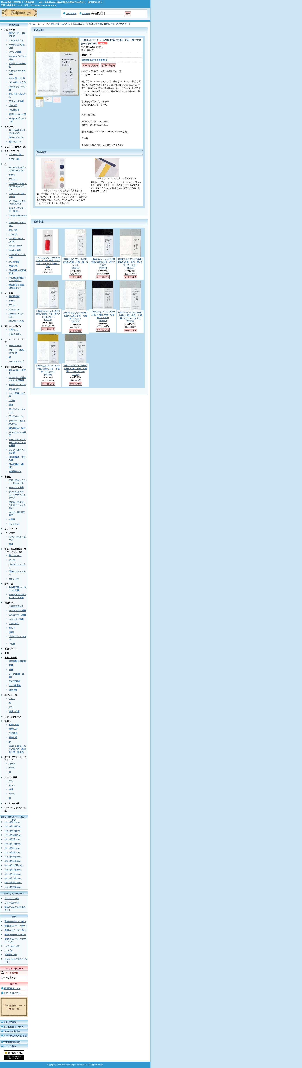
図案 (7, 653)
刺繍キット (10, 603)
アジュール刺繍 (16, 101)
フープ (12, 560)
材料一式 (9, 584)
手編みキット (11, 649)
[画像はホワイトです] (57, 100)
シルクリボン (15, 334)
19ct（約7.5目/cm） (13, 843)
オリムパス (14, 309)
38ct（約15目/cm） (13, 878)
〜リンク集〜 (9, 1046)
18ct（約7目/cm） (13, 839)
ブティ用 (13, 105)
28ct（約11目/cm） (13, 861)
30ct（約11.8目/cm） (14, 865)
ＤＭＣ (12, 175)
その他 (12, 644)
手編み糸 (13, 266)
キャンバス (10, 126)
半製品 (8, 476)
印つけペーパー (16, 416)
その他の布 (14, 109)
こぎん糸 (13, 234)
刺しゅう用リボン (13, 326)
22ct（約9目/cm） (13, 852)
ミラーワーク (11, 529)
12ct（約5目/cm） (13, 822)
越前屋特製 (14, 296)
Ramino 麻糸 (15, 250)
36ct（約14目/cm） (13, 874)
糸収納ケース (15, 471)
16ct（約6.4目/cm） (13, 831)
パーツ (12, 768)
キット (12, 785)
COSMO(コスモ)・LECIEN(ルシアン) (18, 186)
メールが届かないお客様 (15, 1036)
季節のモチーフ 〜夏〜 (15, 926)
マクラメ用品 (11, 777)
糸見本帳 (13, 690)
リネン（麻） (15, 159)
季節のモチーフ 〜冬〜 (15, 934)
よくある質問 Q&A (13, 1026)
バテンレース (15, 345)
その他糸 (13, 733)
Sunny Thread (15, 246)
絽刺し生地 (14, 724)
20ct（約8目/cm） (13, 848)
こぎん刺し (14, 623)
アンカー (13, 179)
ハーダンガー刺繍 (17, 610)
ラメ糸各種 (14, 261)
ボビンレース (11, 695)
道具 (11, 405)
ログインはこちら (12, 993)
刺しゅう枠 (14, 389)
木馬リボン (14, 329)
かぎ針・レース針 (17, 384)
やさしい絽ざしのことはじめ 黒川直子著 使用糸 (17, 749)
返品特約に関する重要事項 (94, 60)
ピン (11, 707)
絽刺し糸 (13, 729)
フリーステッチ (12, 903)
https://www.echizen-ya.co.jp (45, 5)
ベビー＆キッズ (12, 946)
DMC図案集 (14, 681)
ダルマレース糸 (16, 321)
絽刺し (8, 721)
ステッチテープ (12, 151)
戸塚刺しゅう (11, 954)
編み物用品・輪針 (17, 428)
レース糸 (9, 293)
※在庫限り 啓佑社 (17, 661)
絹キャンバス (15, 141)
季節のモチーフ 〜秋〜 (15, 930)
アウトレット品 (12, 803)
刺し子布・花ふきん (60, 24)
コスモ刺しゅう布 (17, 82)
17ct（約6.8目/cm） (13, 835)
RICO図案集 (15, 685)
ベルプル (9, 950)
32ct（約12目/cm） (13, 869)
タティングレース (13, 716)
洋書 (11, 669)
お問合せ (86, 13)
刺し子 (12, 628)
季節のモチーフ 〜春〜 (15, 921)
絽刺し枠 (13, 737)
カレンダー (14, 579)
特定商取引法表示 (11, 1042)
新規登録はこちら (12, 988)
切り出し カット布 (17, 114)
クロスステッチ (16, 40)
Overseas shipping (11, 1031)
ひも (11, 781)
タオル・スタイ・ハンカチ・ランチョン (17, 505)
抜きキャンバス (16, 137)
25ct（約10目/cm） (13, 857)
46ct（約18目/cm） (13, 887)
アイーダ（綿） (16, 154)
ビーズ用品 (10, 533)
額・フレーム (15, 555)
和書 (11, 665)
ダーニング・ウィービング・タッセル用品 (17, 442)
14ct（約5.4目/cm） (13, 826)
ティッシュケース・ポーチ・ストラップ (17, 494)
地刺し (12, 632)
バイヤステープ (16, 361)
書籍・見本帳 (11, 657)
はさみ (12, 400)
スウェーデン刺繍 (17, 615)
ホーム (32, 24)
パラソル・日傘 (16, 487)
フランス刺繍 (15, 52)
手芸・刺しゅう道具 (14, 366)
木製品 (12, 519)
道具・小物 (14, 711)
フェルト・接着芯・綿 (15, 147)
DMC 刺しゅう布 (17, 78)
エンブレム (14, 524)
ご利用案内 (71, 13)
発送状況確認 (9, 1022)
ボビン (12, 698)
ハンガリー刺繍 (16, 619)
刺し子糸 (13, 230)
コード (12, 763)
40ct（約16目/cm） (13, 882)
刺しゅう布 (10, 29)
